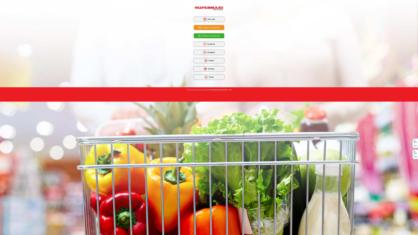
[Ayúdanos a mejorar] (415, 143)
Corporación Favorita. (219, 90)
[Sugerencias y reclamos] (415, 154)
